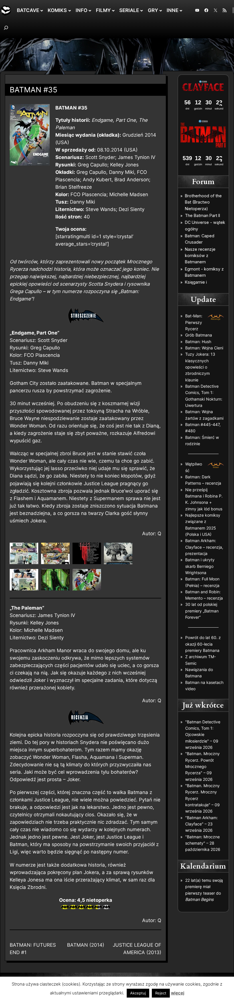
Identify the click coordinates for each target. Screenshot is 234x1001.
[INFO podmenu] (89, 10)
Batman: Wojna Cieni (204, 347)
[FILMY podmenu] (113, 10)
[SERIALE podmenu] (141, 10)
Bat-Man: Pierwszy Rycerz (193, 322)
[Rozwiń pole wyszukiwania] (6, 27)
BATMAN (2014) (85, 945)
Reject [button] (160, 993)
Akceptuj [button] (138, 993)
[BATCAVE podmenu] (41, 10)
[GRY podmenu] (160, 10)
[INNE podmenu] (180, 10)
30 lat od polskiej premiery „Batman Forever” (202, 611)
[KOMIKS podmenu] (69, 10)
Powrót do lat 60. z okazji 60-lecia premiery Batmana (203, 644)
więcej (177, 993)
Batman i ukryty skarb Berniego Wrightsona (200, 566)
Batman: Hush (198, 341)
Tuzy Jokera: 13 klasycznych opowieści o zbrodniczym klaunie (200, 367)
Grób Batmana (198, 335)
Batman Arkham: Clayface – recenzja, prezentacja (204, 547)
